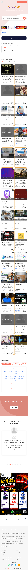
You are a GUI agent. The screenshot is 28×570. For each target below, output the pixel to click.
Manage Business (22, 2)
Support (18, 553)
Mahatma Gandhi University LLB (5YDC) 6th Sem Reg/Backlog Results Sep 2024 (14, 376)
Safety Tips (18, 551)
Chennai (17, 31)
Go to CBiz (14, 407)
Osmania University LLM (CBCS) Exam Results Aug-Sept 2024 (14, 378)
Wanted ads (12, 62)
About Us (3, 551)
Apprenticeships (7, 388)
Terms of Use (19, 555)
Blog (17, 559)
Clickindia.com (9, 568)
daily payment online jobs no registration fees (13, 519)
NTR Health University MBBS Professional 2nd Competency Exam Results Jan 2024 (14, 369)
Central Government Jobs (19, 388)
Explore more (14, 383)
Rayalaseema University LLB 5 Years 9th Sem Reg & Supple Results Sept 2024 (14, 381)
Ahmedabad (11, 31)
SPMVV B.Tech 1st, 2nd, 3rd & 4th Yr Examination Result (14, 371)
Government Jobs (6, 363)
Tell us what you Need (13, 38)
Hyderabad (4, 31)
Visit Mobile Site (5, 559)
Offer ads (3, 62)
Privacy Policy (19, 557)
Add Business (5, 555)
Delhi (21, 31)
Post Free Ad (4, 553)
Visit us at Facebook (6, 557)
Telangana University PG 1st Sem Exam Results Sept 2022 (14, 374)
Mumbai (3, 32)
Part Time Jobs (16, 363)
